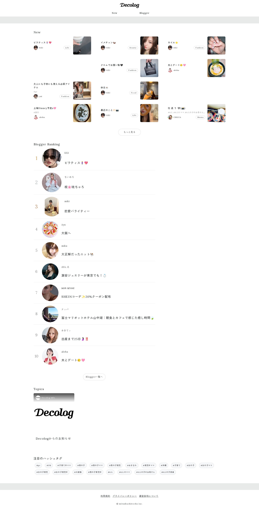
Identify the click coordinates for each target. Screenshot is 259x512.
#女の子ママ (206, 465)
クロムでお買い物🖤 (112, 65)
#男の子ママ (97, 465)
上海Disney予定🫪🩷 (45, 108)
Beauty (133, 48)
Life (67, 48)
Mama (200, 117)
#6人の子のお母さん (194, 112)
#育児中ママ (149, 465)
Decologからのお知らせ (53, 438)
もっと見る (130, 132)
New (114, 13)
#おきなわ (132, 465)
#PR (49, 465)
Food (133, 93)
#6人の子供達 (167, 472)
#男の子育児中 (95, 472)
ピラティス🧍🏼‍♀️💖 (43, 42)
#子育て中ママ (64, 465)
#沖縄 (164, 465)
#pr (35, 92)
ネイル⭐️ (173, 42)
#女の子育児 (42, 472)
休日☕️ (105, 87)
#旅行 (36, 112)
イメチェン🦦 (108, 42)
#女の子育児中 (61, 472)
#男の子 (81, 465)
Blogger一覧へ (94, 376)
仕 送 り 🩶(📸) (176, 108)
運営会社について (149, 496)
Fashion (199, 48)
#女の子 (190, 465)
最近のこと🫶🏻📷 (110, 110)
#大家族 (78, 472)
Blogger (144, 13)
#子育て (176, 465)
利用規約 (105, 496)
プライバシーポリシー (125, 496)
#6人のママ (178, 112)
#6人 (170, 112)
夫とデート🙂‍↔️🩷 (177, 65)
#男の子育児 (115, 465)
